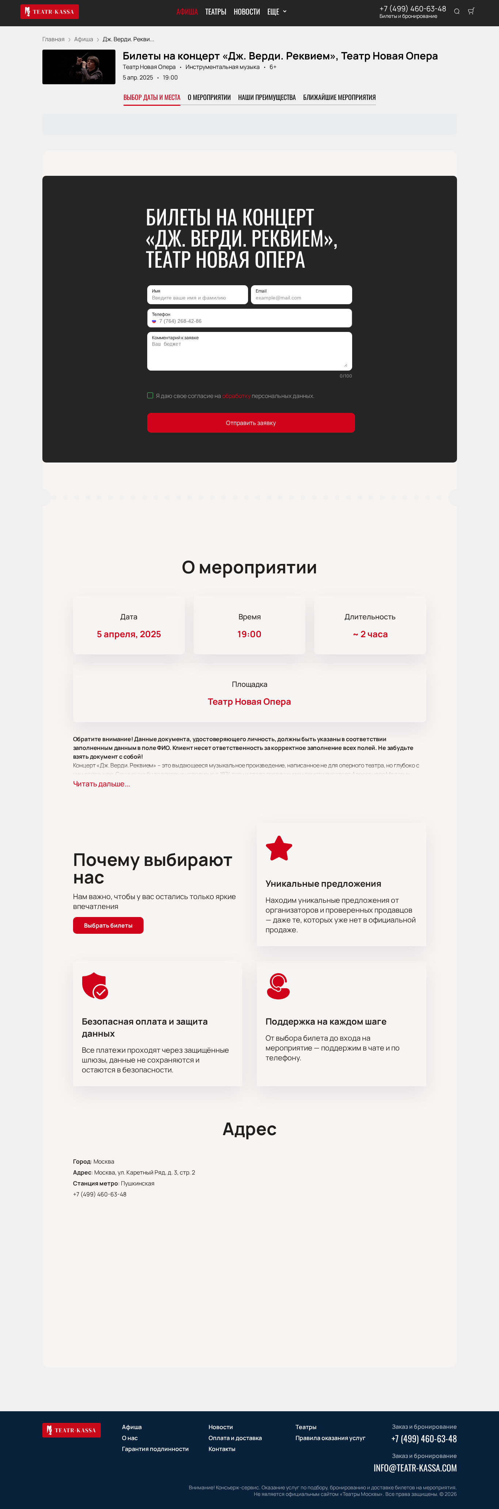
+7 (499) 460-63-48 (413, 8)
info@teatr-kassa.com (415, 1467)
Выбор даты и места (151, 97)
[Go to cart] (471, 11)
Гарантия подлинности (155, 1449)
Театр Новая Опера (149, 67)
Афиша (187, 11)
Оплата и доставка (235, 1438)
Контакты (222, 1449)
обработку (236, 396)
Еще (273, 11)
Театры (215, 11)
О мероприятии (209, 97)
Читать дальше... (101, 784)
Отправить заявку (251, 423)
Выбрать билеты (108, 925)
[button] (155, 321)
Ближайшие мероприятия (339, 97)
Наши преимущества (267, 97)
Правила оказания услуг (331, 1438)
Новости (247, 11)
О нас (130, 1438)
